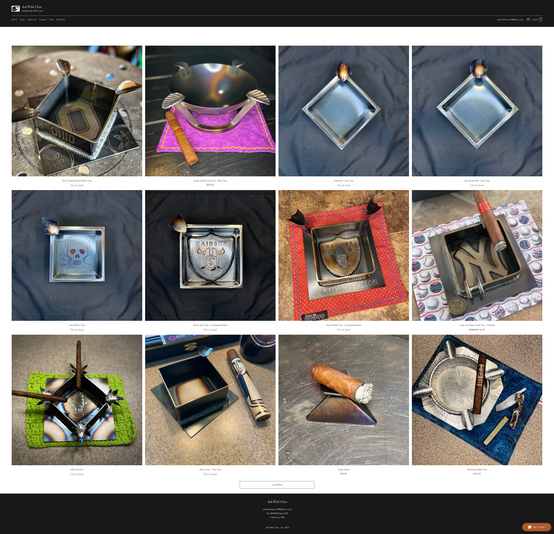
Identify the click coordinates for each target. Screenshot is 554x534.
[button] (540, 19)
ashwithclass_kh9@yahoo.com (510, 19)
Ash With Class (32, 7)
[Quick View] (77, 111)
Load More (277, 484)
